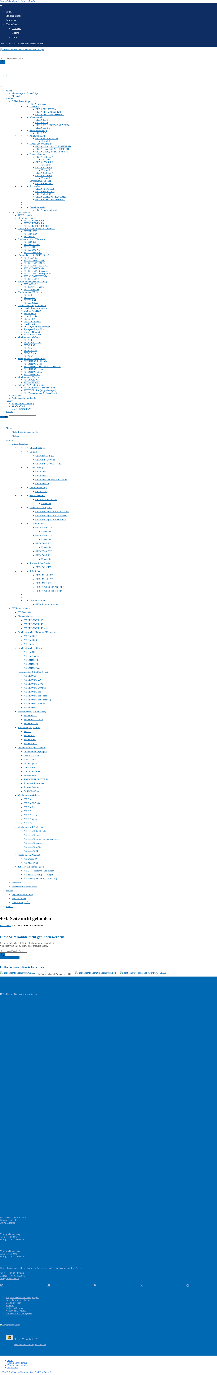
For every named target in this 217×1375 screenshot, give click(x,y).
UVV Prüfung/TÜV (21, 409)
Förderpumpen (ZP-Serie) (30, 292)
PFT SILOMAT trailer (34, 268)
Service (9, 401)
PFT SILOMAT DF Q (34, 263)
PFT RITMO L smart (34, 369)
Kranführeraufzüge (38, 130)
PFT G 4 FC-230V (32, 342)
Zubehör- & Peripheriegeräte (31, 385)
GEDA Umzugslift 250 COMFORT (52, 149)
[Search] (2, 62)
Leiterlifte (34, 106)
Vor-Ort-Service (19, 406)
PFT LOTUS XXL (33, 252)
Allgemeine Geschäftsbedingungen (22, 1297)
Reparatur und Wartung (23, 403)
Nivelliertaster (30, 324)
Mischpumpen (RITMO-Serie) (32, 358)
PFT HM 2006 (30, 234)
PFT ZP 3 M (29, 297)
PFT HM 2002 (30, 231)
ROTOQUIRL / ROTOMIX (37, 326)
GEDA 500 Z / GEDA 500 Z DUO (52, 125)
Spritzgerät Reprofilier (34, 329)
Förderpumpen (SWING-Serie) (32, 281)
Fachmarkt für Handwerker (24, 398)
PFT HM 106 (30, 242)
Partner (15, 37)
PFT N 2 (28, 295)
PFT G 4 (28, 340)
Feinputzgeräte (30, 316)
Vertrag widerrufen (14, 1308)
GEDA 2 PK (41, 133)
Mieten (9, 90)
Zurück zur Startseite (9, 957)
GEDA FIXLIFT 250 (45, 109)
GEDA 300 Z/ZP (43, 167)
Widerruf (10, 1305)
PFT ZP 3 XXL (31, 303)
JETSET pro (29, 318)
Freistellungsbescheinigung (18, 1300)
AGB (10, 1360)
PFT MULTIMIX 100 (34, 220)
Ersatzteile (46, 141)
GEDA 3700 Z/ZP (44, 173)
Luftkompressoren (32, 321)
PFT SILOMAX (31, 279)
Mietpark (16, 96)
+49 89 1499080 (16, 1273)
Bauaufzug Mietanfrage (11, 419)
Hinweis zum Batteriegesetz (19, 1313)
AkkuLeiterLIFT (37, 135)
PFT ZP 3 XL (30, 300)
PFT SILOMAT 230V (34, 260)
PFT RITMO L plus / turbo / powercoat (42, 366)
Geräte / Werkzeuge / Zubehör (32, 305)
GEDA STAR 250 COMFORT (50, 199)
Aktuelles (16, 28)
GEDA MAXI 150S (44, 189)
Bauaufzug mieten (8, 80)
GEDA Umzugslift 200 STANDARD (53, 146)
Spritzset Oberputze (33, 332)
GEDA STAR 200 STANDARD (51, 196)
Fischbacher (5, 925)
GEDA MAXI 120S (44, 191)
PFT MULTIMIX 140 (34, 223)
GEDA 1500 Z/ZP (44, 162)
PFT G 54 (28, 356)
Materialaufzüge (37, 117)
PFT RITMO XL (32, 374)
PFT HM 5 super (32, 244)
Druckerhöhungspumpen (35, 308)
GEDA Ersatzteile (38, 104)
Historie (15, 33)
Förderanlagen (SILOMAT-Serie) (33, 255)
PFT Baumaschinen (21, 212)
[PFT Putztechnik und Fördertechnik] (95, 973)
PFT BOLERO (31, 379)
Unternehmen (12, 24)
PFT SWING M (31, 289)
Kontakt (9, 411)
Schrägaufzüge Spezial (40, 181)
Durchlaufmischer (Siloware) (31, 239)
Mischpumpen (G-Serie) (29, 337)
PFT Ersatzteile (25, 215)
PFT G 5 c (29, 348)
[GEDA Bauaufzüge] (17, 973)
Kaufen (9, 98)
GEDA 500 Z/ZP (43, 175)
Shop (2, 83)
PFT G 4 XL (30, 345)
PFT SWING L (31, 284)
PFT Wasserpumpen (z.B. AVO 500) (41, 393)
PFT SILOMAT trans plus (36, 271)
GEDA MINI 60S (43, 194)
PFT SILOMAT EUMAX (36, 265)
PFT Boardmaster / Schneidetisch (39, 387)
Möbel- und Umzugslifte (41, 143)
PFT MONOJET (32, 382)
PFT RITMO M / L (33, 371)
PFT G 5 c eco (30, 350)
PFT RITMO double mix (35, 361)
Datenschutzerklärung (17, 1365)
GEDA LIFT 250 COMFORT (49, 114)
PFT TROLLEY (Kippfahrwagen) (40, 390)
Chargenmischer (25, 218)
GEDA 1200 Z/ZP (44, 157)
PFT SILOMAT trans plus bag (38, 273)
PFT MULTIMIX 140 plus (36, 226)
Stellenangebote (13, 16)
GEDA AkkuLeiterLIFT (46, 138)
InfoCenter (11, 20)
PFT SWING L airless (34, 287)
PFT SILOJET (30, 257)
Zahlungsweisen (13, 1302)
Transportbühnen (37, 154)
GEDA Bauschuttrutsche (47, 210)
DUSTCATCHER (32, 311)
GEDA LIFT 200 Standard (48, 112)
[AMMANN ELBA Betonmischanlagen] (143, 973)
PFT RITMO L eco (33, 364)
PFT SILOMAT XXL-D (35, 276)
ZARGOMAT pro (32, 334)
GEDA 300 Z (41, 122)
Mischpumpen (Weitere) (29, 377)
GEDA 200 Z (41, 120)
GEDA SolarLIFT (44, 183)
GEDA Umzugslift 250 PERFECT (51, 151)
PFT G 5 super (30, 353)
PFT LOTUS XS (32, 250)
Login (9, 11)
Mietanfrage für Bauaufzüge (25, 93)
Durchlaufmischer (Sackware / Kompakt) (37, 228)
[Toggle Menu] (1, 5)
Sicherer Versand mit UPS (26, 1339)
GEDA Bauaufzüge (21, 101)
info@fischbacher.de (9, 1278)
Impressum (12, 1367)
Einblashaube (30, 313)
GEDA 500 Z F (42, 128)
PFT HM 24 (29, 236)
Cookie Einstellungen (17, 1363)
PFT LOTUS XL (32, 247)
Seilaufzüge (35, 186)
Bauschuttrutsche (37, 207)
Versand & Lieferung (16, 1310)
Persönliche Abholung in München (30, 1344)
